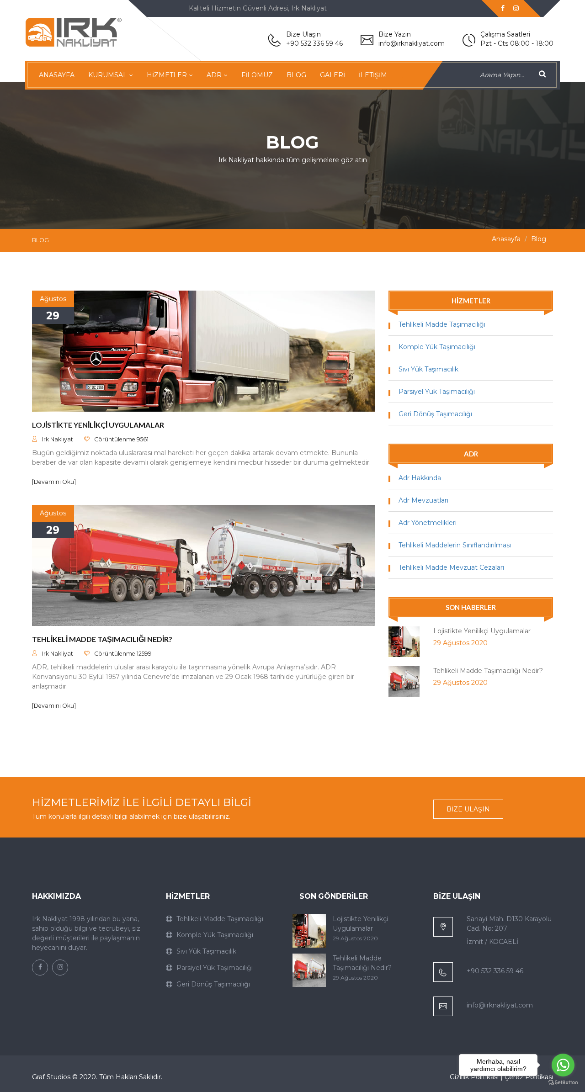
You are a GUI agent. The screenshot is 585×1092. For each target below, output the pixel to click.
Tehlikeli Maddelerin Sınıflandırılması (455, 545)
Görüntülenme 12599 (123, 653)
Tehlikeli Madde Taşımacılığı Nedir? (102, 639)
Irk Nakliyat (57, 439)
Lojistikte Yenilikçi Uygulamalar (98, 424)
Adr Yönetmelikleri (428, 523)
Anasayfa (56, 75)
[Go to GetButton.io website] (563, 1083)
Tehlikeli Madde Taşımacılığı (442, 324)
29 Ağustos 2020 (460, 643)
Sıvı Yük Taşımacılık (428, 369)
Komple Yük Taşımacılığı (437, 347)
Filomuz (257, 75)
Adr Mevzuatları (423, 500)
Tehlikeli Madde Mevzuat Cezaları (451, 567)
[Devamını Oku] (54, 481)
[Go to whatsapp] (563, 1065)
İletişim (373, 75)
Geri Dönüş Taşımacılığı (435, 414)
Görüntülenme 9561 (121, 439)
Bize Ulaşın (468, 809)
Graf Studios (51, 1077)
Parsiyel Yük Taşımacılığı (437, 391)
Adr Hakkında (420, 478)
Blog (296, 75)
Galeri (332, 75)
